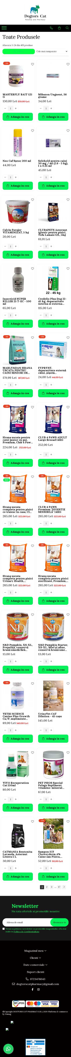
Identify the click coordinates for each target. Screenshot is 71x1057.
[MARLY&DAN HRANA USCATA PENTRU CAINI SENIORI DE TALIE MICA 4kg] (18, 350)
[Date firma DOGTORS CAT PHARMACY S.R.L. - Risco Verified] (35, 1032)
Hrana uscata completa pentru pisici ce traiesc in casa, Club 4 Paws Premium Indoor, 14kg (18, 509)
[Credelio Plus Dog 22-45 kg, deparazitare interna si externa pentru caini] (53, 281)
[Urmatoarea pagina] (64, 887)
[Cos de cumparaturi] (59, 28)
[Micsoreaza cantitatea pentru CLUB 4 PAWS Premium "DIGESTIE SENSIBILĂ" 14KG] (40, 523)
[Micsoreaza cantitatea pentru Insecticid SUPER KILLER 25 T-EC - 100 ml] (5, 315)
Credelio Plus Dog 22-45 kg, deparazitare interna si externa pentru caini (52, 301)
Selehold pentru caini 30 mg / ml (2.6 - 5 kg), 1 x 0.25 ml (53, 163)
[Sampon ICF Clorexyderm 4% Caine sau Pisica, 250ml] (53, 834)
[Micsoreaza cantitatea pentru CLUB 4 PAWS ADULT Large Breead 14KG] (40, 454)
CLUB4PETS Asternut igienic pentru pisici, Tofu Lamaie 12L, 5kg (52, 232)
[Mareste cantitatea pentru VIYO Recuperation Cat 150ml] (15, 799)
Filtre (20, 51)
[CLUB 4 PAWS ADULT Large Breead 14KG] (53, 419)
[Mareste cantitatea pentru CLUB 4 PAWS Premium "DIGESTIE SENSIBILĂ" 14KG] (51, 523)
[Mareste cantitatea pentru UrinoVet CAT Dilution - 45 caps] (51, 730)
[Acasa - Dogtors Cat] (35, 12)
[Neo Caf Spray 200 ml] (18, 143)
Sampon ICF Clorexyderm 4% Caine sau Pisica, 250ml (49, 854)
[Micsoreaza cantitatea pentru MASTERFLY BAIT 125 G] (5, 108)
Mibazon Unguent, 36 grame (52, 95)
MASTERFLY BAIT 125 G (17, 95)
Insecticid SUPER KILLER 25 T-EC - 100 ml (17, 301)
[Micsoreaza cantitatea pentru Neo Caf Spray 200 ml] (5, 177)
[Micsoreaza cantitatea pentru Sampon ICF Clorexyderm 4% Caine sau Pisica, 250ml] (40, 868)
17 (59, 886)
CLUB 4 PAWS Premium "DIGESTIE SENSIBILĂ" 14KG (51, 509)
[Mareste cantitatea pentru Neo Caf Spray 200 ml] (15, 177)
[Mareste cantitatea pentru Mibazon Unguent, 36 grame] (51, 108)
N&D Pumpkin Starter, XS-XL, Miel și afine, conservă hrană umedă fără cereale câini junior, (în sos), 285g (53, 647)
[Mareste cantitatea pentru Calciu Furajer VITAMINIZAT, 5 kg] (15, 246)
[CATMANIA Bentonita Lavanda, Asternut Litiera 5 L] (18, 834)
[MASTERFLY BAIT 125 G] (18, 76)
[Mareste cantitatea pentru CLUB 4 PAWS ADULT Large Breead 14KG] (51, 454)
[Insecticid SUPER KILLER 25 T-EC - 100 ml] (18, 281)
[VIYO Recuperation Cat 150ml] (18, 765)
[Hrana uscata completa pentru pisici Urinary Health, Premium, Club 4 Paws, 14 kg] (18, 558)
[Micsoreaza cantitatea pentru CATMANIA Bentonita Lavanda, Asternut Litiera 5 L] (5, 868)
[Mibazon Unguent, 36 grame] (53, 76)
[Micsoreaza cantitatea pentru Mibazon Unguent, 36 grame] (40, 108)
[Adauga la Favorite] (31, 63)
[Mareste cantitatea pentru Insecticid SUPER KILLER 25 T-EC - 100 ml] (15, 315)
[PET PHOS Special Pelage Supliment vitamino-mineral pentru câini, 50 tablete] (53, 765)
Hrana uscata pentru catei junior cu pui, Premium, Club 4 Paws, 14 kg (18, 440)
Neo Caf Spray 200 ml (17, 161)
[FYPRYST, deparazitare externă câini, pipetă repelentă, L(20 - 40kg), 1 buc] (53, 350)
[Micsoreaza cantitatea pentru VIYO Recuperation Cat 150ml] (5, 799)
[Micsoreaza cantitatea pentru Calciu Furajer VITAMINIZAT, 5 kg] (5, 246)
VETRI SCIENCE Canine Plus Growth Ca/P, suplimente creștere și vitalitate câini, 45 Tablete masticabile (16, 716)
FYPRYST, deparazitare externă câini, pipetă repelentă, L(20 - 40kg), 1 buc (52, 370)
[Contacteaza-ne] (51, 28)
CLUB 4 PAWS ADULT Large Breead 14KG (52, 438)
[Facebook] (32, 989)
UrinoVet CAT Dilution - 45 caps (50, 715)
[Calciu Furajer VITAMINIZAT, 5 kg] (18, 212)
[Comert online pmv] (35, 1047)
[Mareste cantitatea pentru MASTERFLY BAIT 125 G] (15, 108)
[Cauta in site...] (67, 28)
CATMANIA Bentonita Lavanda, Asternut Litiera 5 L (17, 854)
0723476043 (37, 979)
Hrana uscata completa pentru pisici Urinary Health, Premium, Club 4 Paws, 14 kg (18, 578)
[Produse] (4, 28)
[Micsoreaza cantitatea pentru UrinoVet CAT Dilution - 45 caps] (40, 730)
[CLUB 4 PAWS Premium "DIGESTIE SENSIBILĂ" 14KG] (53, 489)
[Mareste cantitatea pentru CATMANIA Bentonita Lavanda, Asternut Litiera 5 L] (15, 868)
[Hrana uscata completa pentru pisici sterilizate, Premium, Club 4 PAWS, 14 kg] (53, 558)
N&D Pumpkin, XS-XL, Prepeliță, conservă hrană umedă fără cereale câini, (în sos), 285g (18, 647)
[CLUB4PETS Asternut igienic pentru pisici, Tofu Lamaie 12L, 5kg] (53, 212)
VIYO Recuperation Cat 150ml (16, 784)
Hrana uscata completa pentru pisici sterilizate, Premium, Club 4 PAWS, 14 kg (53, 578)
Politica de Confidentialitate (26, 931)
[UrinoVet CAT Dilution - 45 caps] (53, 696)
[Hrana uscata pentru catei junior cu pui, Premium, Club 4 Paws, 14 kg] (18, 419)
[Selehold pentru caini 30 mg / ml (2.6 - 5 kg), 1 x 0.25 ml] (53, 143)
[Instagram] (38, 989)
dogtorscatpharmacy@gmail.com (37, 984)
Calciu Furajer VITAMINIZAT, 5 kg (16, 231)
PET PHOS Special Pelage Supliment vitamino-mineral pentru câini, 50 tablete (50, 785)
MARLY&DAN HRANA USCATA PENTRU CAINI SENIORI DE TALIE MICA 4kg (17, 370)
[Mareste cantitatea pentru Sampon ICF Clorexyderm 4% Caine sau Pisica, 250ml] (51, 868)
